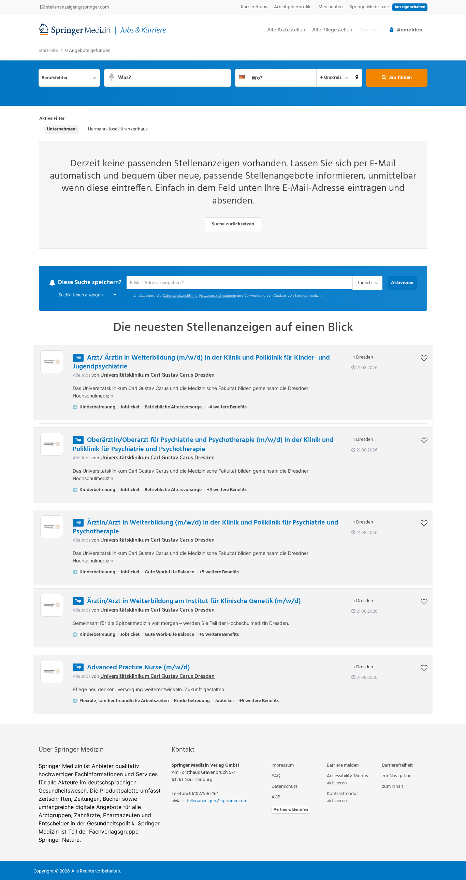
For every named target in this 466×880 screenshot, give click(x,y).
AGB (276, 797)
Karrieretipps (254, 7)
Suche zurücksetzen (233, 224)
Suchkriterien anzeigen (81, 295)
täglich (363, 283)
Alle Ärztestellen (286, 30)
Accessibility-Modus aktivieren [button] (347, 779)
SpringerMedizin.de (369, 7)
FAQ (276, 776)
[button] (357, 78)
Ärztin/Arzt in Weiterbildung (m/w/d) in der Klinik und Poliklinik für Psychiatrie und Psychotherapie (205, 527)
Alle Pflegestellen (332, 30)
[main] (233, 384)
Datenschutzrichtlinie (180, 296)
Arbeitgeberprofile (292, 7)
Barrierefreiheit (397, 766)
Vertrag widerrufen (291, 810)
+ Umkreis (330, 78)
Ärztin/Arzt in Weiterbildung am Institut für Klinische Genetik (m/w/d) (194, 601)
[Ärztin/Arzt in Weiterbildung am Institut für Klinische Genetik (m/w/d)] (52, 606)
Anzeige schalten (409, 7)
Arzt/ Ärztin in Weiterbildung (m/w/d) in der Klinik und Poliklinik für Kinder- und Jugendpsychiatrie (201, 363)
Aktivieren (402, 283)
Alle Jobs (81, 376)
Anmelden (409, 30)
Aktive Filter (51, 118)
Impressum (283, 766)
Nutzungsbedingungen (217, 296)
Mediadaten (330, 7)
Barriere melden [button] (343, 766)
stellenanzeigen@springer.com (77, 7)
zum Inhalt (392, 787)
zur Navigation (397, 776)
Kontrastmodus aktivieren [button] (343, 797)
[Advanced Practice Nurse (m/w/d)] (52, 672)
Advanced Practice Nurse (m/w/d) (138, 667)
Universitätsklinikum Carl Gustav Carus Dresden (157, 375)
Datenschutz (284, 787)
